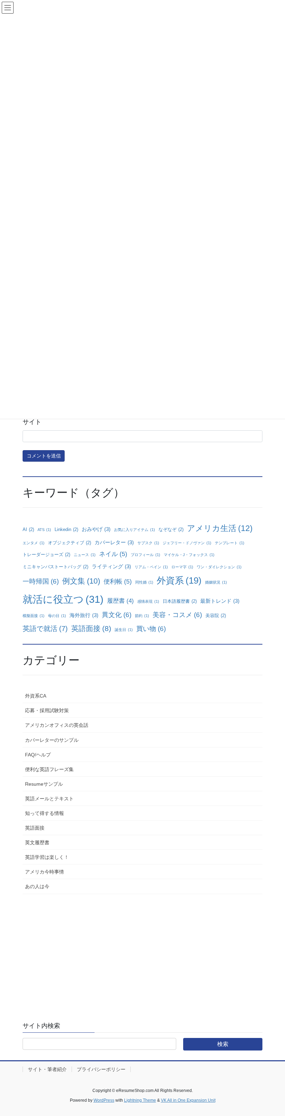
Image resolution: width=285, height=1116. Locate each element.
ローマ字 (182, 567)
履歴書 (120, 601)
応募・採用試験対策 (47, 710)
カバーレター (114, 542)
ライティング (111, 566)
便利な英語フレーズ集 (49, 769)
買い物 (151, 628)
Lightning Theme (140, 1100)
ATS (44, 530)
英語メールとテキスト (49, 798)
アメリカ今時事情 (44, 872)
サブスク (148, 543)
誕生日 (124, 630)
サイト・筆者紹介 (47, 1069)
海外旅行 (84, 615)
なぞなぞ (171, 529)
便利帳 (118, 581)
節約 (142, 616)
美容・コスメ (177, 614)
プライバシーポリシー (101, 1069)
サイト (32, 421)
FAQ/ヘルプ (38, 754)
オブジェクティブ (69, 542)
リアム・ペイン (151, 567)
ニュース (85, 555)
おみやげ (96, 529)
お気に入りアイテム (134, 530)
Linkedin (66, 529)
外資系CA (35, 696)
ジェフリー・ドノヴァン (187, 543)
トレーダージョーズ (46, 554)
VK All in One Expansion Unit (188, 1100)
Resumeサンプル (44, 784)
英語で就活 (45, 628)
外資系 (179, 580)
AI (28, 529)
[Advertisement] (142, 951)
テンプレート (229, 543)
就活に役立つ (63, 599)
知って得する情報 (44, 813)
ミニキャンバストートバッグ (55, 566)
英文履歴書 (37, 842)
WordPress (103, 1100)
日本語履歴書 (180, 601)
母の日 (57, 616)
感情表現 (148, 601)
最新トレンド (219, 601)
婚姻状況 (216, 582)
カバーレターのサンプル (52, 740)
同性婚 (144, 582)
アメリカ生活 (220, 528)
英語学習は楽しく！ (47, 857)
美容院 (215, 615)
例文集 (81, 581)
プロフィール (145, 555)
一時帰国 (41, 581)
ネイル (113, 554)
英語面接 (91, 628)
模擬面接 (33, 616)
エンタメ (33, 543)
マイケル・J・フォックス (189, 555)
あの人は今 (37, 886)
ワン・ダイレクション (219, 567)
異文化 (116, 614)
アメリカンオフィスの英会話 (56, 725)
